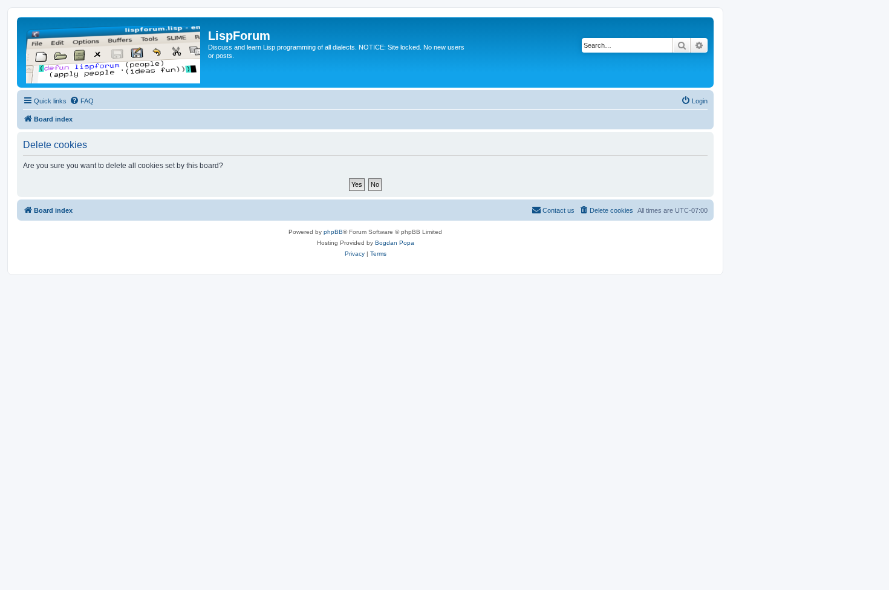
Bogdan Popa (394, 242)
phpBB (333, 232)
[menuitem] (82, 101)
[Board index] (114, 52)
